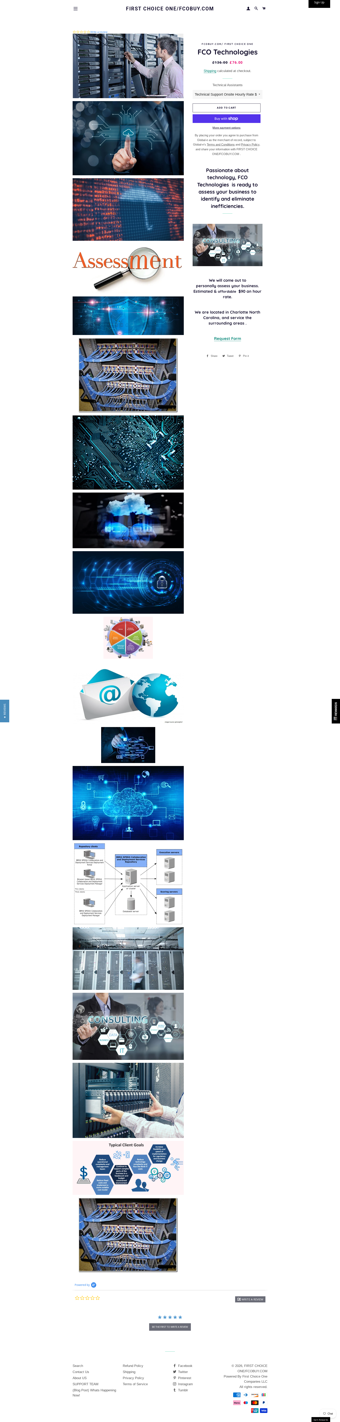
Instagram (185, 1384)
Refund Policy (133, 1366)
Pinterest (184, 1378)
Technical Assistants (228, 85)
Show (336, 711)
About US (80, 1378)
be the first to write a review (170, 1327)
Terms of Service (135, 1384)
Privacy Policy (133, 1378)
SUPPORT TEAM (85, 1384)
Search (78, 1366)
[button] (250, 1299)
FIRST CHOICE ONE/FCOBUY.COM (170, 9)
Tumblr (182, 1390)
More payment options (226, 127)
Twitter (182, 1372)
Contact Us (81, 1372)
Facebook (184, 1366)
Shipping (210, 71)
